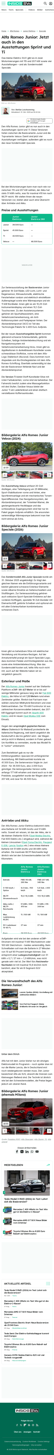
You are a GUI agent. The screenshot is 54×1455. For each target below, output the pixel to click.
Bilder (40, 10)
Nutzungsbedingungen (20, 1445)
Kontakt (36, 1432)
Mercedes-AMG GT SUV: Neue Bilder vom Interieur (23, 1313)
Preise (14, 1350)
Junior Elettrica (29, 31)
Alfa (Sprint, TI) (40, 1139)
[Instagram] (33, 1425)
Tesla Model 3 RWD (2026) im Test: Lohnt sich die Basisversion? (25, 1291)
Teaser (14, 1317)
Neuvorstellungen (19, 1360)
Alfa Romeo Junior (15, 686)
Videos (31, 10)
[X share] (21, 1151)
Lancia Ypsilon (16, 845)
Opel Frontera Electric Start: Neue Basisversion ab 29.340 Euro (26, 1323)
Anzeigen (27, 1432)
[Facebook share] (16, 1151)
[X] (21, 1425)
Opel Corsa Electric (32, 842)
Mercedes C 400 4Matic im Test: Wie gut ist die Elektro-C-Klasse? (26, 1302)
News (4, 10)
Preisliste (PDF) (14, 1139)
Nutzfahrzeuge (18, 1339)
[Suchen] (45, 3)
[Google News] (29, 1425)
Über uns (17, 1432)
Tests (11, 10)
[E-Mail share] (37, 1151)
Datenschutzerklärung (13, 1441)
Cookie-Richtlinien (29, 1441)
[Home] (20, 3)
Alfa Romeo (14, 31)
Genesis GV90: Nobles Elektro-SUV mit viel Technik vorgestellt (24, 1356)
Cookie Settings (44, 1441)
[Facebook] (17, 1425)
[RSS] (37, 1425)
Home (4, 31)
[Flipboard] (25, 1425)
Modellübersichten (19, 1328)
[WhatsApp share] (32, 1151)
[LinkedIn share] (27, 1151)
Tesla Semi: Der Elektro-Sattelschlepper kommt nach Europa (26, 1334)
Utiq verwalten (36, 1445)
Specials (19, 10)
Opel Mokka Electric (40, 835)
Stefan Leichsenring (24, 109)
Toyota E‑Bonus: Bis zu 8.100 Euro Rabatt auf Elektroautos (25, 1345)
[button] (5, 475)
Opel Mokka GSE (32, 716)
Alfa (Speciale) (27, 1139)
